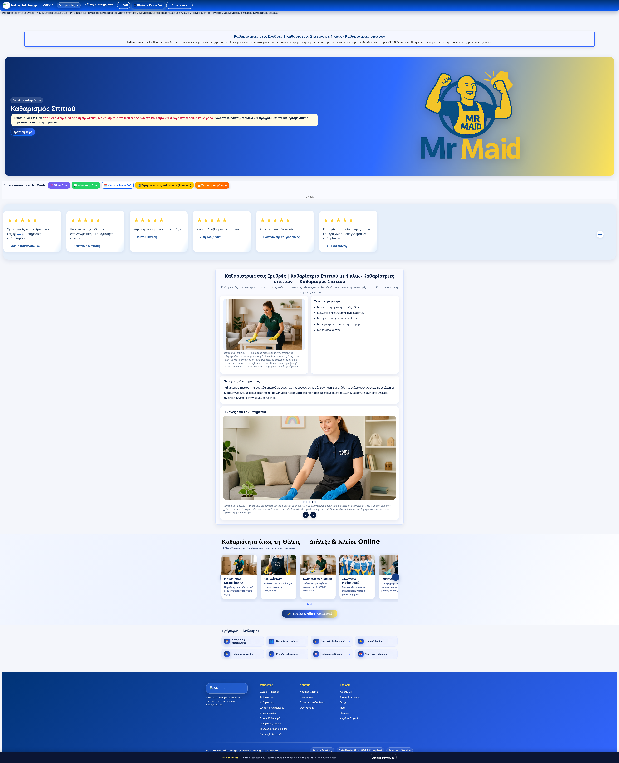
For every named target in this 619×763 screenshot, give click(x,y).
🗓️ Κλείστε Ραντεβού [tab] (117, 185)
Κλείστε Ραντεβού (150, 5)
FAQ (125, 5)
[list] (309, 573)
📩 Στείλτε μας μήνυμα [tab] (212, 185)
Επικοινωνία (180, 5)
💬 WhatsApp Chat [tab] (86, 185)
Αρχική (48, 4)
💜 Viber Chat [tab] (59, 185)
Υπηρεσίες (67, 5)
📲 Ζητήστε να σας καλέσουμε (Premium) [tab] (164, 185)
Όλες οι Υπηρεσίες (100, 4)
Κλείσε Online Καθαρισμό (309, 610)
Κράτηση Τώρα (22, 132)
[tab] (308, 601)
